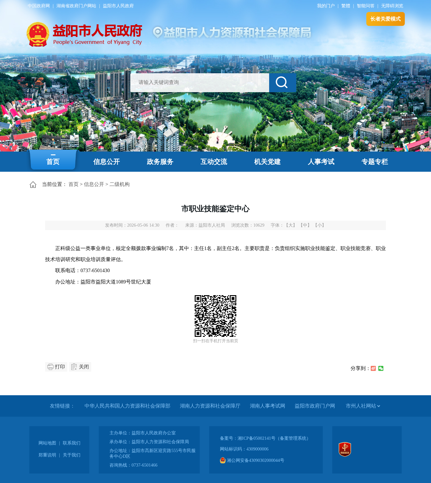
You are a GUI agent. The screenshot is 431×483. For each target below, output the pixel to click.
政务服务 (160, 161)
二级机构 (119, 184)
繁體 (345, 5)
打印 (60, 366)
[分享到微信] (380, 368)
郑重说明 (47, 455)
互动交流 (214, 161)
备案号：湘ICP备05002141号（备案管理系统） (265, 438)
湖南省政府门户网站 (76, 5)
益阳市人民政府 (118, 5)
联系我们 (71, 443)
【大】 (290, 225)
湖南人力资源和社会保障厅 (210, 405)
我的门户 (326, 5)
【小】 (319, 225)
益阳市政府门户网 (315, 405)
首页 (53, 161)
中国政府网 (39, 5)
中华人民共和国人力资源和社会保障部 (127, 405)
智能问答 (366, 5)
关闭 (84, 366)
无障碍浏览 (392, 5)
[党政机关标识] (345, 455)
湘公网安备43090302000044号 (255, 460)
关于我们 (71, 455)
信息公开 (106, 161)
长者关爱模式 (385, 18)
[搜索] (282, 82)
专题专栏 (375, 161)
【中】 (305, 225)
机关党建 (267, 161)
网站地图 (47, 443)
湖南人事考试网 (267, 405)
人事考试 (321, 161)
